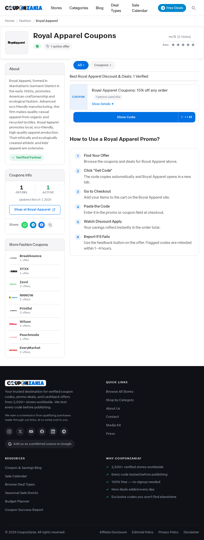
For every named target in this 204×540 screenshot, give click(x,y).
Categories (78, 8)
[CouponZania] (51, 383)
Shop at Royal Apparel (32, 209)
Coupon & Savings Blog (23, 468)
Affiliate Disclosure (113, 532)
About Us (113, 408)
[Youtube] (31, 431)
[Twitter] (20, 431)
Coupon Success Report (24, 510)
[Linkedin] (53, 431)
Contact (112, 417)
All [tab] (81, 65)
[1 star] (173, 45)
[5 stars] (193, 45)
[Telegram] (64, 431)
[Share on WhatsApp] (24, 225)
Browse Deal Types (20, 484)
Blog (99, 8)
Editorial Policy (142, 532)
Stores (56, 8)
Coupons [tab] (102, 65)
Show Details (101, 104)
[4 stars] (188, 45)
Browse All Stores (119, 391)
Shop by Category (120, 400)
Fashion (25, 21)
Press (110, 433)
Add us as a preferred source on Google (42, 444)
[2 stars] (178, 45)
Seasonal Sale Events (21, 493)
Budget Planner (17, 501)
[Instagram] (9, 431)
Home (9, 21)
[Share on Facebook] (41, 225)
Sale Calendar (140, 8)
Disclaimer (191, 532)
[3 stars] (183, 45)
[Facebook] (42, 431)
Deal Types (116, 8)
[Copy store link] (50, 225)
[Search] (193, 7)
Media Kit (113, 425)
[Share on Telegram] (33, 225)
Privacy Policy (168, 532)
